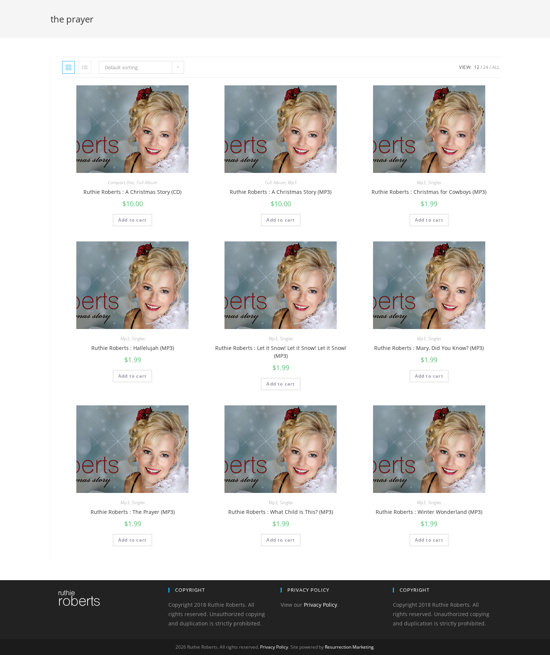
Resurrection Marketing (349, 647)
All (495, 67)
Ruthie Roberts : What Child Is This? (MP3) (280, 511)
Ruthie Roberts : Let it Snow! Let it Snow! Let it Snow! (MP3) (280, 351)
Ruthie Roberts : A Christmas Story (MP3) (280, 191)
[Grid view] (68, 67)
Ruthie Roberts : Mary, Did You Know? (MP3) (429, 347)
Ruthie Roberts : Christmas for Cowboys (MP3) (429, 191)
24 (485, 67)
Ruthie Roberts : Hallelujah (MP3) (132, 347)
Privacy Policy (320, 604)
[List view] (85, 67)
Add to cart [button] (132, 220)
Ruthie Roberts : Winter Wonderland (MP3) (429, 511)
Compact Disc (121, 182)
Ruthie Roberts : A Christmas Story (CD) (132, 191)
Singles (434, 182)
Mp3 (292, 182)
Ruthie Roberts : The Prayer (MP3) (133, 511)
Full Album (147, 182)
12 (476, 67)
